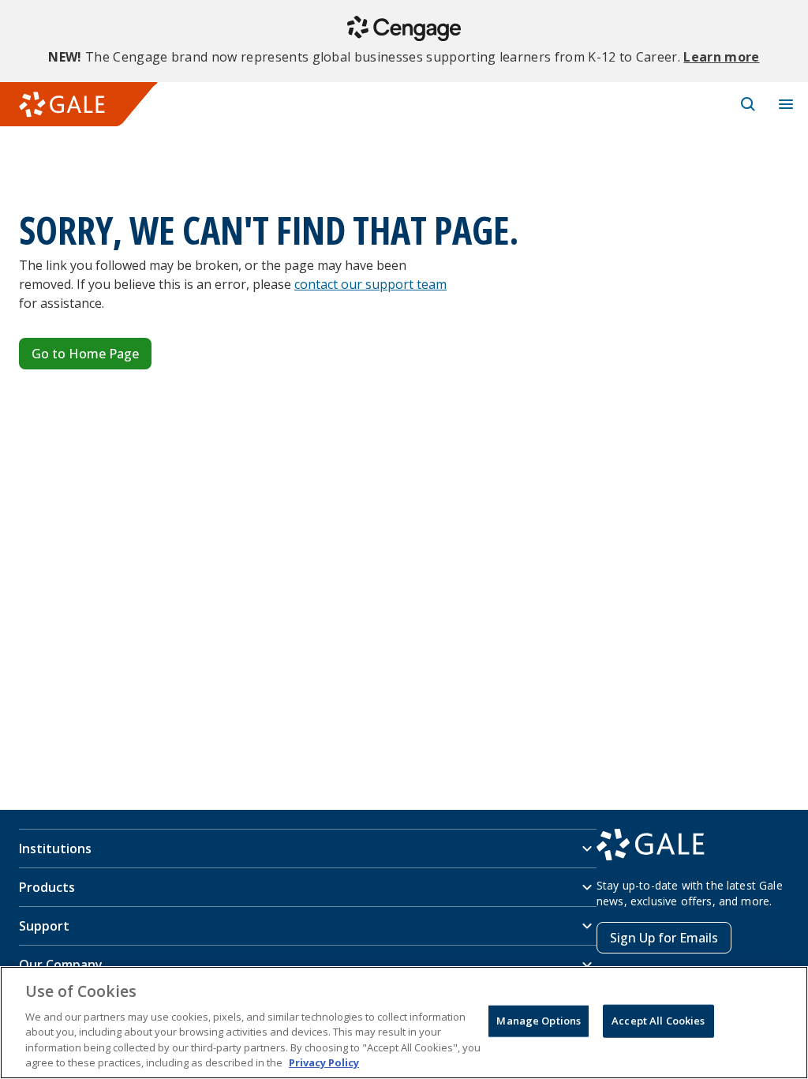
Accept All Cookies (658, 1020)
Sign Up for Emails (664, 937)
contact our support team (370, 284)
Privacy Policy (324, 1062)
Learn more (721, 57)
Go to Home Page (85, 353)
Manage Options (538, 1020)
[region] (404, 1022)
